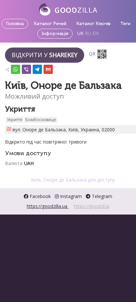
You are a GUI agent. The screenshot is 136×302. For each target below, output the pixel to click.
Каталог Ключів (93, 23)
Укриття (14, 119)
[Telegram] (37, 68)
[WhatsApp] (15, 68)
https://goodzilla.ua (48, 206)
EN (95, 33)
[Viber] (26, 68)
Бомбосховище (40, 119)
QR (93, 53)
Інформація (55, 33)
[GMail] (48, 68)
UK (80, 33)
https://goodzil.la (91, 206)
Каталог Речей (50, 23)
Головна (15, 23)
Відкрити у (45, 55)
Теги (125, 23)
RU (88, 33)
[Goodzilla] (68, 9)
